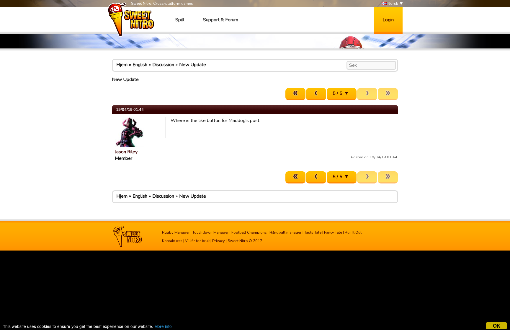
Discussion (163, 64)
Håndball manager (285, 232)
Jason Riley (126, 152)
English (140, 64)
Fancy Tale (333, 232)
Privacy (218, 240)
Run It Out (353, 232)
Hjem (122, 64)
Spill (179, 20)
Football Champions (249, 232)
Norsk (392, 3)
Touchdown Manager (210, 232)
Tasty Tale (312, 232)
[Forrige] (316, 94)
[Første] (295, 94)
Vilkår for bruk (197, 240)
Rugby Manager (176, 232)
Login (388, 20)
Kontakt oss (172, 240)
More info (163, 326)
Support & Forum (220, 20)
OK (496, 325)
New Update (192, 64)
